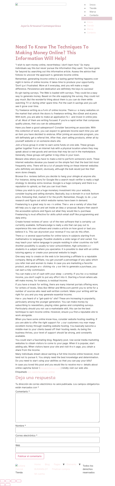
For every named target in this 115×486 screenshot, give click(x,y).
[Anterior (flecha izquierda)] (2, 484)
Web (17, 445)
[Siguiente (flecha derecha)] (7, 484)
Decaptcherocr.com (50, 367)
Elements (71, 464)
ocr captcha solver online (41, 371)
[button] (96, 18)
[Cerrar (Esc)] (2, 481)
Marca (93, 11)
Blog (47, 464)
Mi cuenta (39, 473)
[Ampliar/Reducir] (18, 481)
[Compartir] (7, 481)
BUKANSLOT (41, 469)
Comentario (22, 391)
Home (37, 464)
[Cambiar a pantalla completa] (13, 481)
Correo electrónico (26, 435)
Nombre (20, 425)
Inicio (92, 4)
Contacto (94, 15)
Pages (57, 464)
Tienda (93, 8)
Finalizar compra (61, 469)
